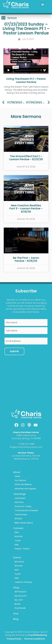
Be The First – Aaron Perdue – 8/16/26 (26, 259)
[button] (42, 4)
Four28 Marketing (37, 635)
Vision (17, 476)
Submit (14, 351)
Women (19, 536)
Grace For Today (23, 506)
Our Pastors (20, 480)
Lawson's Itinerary (23, 582)
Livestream (20, 498)
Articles (18, 518)
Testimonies (21, 514)
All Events (19, 561)
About (16, 472)
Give (15, 613)
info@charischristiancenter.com (26, 447)
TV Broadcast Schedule (26, 510)
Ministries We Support (25, 488)
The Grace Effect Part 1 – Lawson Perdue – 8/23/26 (26, 157)
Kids (16, 544)
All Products (20, 591)
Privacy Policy (14, 638)
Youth (18, 540)
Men (17, 532)
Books (17, 603)
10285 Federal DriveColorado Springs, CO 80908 (26, 437)
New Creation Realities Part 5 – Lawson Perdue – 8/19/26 (26, 208)
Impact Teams (22, 548)
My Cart (19, 599)
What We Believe (23, 484)
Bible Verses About (24, 522)
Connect (18, 528)
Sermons (12, 17)
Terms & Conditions (34, 638)
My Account (21, 595)
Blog (15, 619)
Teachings (19, 494)
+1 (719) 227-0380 (26, 444)
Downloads (20, 608)
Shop (16, 587)
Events (17, 557)
